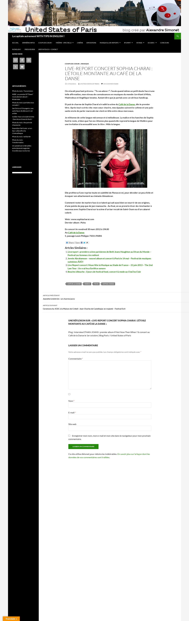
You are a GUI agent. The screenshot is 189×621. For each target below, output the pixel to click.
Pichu (96, 284)
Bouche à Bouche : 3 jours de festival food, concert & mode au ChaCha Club (104, 271)
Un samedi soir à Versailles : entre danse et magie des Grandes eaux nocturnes (22, 148)
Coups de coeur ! (45, 43)
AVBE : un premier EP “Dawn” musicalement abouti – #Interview (22, 96)
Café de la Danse (127, 104)
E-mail (72, 412)
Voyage (139, 43)
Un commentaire (110, 84)
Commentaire (75, 358)
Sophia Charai (108, 284)
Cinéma (80, 43)
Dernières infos (28, 43)
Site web (72, 424)
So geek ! (151, 43)
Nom (71, 401)
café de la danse (74, 284)
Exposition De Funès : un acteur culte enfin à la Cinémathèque (22, 130)
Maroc (87, 284)
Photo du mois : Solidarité (21, 137)
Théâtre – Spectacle (64, 43)
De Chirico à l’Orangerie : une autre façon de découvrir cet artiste (22, 110)
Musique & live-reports (109, 43)
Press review (30, 49)
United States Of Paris (89, 84)
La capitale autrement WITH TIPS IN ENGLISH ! (38, 36)
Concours (164, 43)
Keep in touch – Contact (48, 49)
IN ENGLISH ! (16, 49)
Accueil (15, 43)
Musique (85, 64)
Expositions (91, 43)
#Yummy (127, 43)
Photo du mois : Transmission (22, 91)
